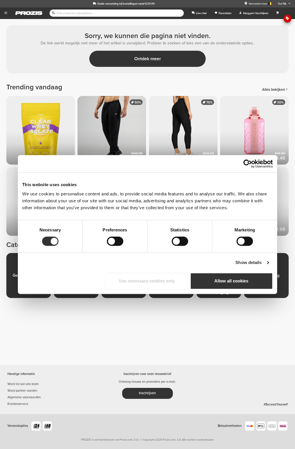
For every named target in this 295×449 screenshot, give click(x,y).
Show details (248, 262)
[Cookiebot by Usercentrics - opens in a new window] (247, 163)
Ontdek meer (147, 59)
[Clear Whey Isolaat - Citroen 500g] (41, 131)
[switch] (115, 241)
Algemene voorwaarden (24, 397)
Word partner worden (22, 391)
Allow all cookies (231, 280)
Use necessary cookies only (147, 280)
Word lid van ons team (23, 384)
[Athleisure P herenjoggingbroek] (113, 131)
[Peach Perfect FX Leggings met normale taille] (184, 131)
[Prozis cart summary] (277, 13)
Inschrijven (147, 393)
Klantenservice (17, 404)
